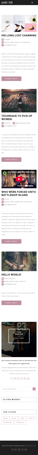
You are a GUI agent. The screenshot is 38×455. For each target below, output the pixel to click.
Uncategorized (9, 278)
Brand (17, 123)
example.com (31, 446)
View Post (11, 79)
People (6, 199)
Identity (18, 42)
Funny (12, 42)
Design (6, 42)
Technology (25, 42)
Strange (7, 39)
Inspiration (19, 202)
